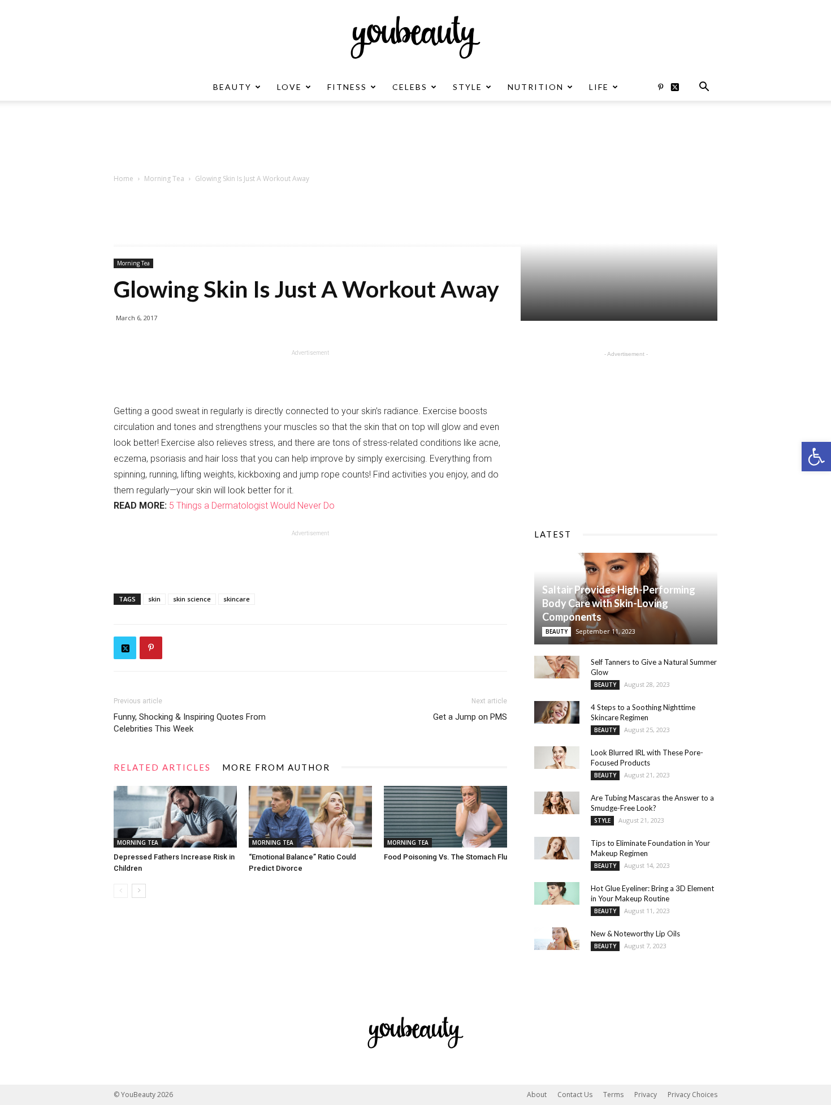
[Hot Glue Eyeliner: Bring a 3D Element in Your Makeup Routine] (556, 893)
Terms (613, 1094)
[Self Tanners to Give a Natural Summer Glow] (556, 667)
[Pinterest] (660, 87)
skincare (236, 599)
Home (123, 178)
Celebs (409, 87)
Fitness (347, 87)
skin (154, 599)
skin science (192, 599)
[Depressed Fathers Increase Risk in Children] (175, 817)
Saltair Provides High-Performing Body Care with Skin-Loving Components (618, 603)
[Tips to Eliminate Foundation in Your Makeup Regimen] (556, 848)
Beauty (232, 87)
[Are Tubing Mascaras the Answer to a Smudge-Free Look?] (556, 803)
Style (467, 87)
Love (289, 87)
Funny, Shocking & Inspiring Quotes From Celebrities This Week (190, 723)
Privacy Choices (692, 1094)
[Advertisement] (415, 139)
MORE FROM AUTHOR (276, 767)
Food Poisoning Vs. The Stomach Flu (445, 857)
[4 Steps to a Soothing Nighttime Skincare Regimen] (556, 712)
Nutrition (536, 87)
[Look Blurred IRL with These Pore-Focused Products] (556, 757)
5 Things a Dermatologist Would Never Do (252, 505)
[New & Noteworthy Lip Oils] (556, 938)
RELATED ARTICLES (162, 767)
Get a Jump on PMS (470, 717)
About (537, 1094)
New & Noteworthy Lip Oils (635, 933)
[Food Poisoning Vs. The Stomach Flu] (445, 817)
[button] (816, 456)
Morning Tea (164, 178)
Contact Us (574, 1094)
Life (599, 87)
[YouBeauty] (415, 37)
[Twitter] (678, 87)
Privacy (645, 1094)
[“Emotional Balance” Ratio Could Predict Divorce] (310, 817)
